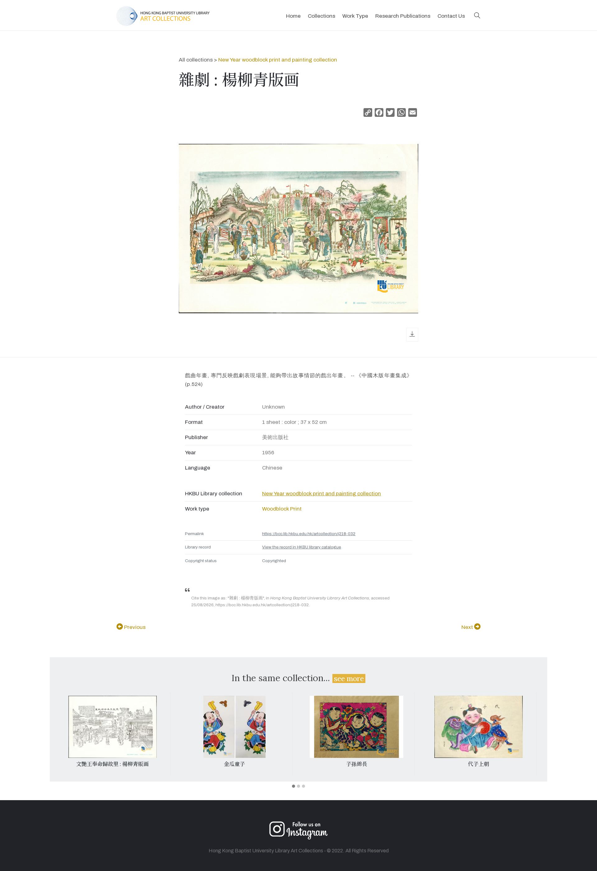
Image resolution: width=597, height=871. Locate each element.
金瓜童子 (234, 764)
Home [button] (293, 16)
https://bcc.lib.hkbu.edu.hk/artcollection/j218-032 (308, 533)
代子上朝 (478, 764)
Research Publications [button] (402, 16)
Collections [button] (321, 16)
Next (467, 627)
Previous (134, 627)
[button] (477, 16)
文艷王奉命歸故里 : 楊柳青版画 (112, 764)
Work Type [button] (355, 16)
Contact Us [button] (451, 16)
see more (349, 678)
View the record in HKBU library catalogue (301, 547)
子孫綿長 (356, 764)
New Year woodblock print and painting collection (277, 60)
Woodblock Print (282, 509)
